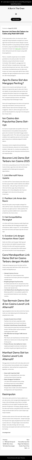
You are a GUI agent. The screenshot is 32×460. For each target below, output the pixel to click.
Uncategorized (6, 432)
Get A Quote (16, 19)
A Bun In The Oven (16, 8)
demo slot (18, 49)
